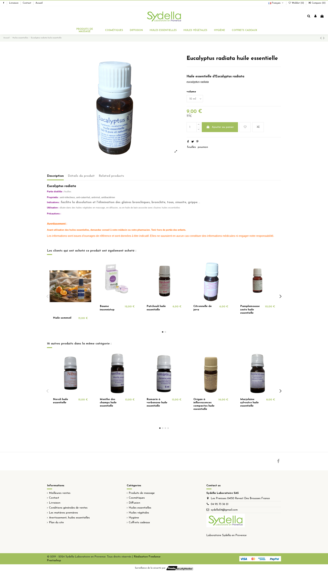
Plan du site (56, 522)
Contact (27, 3)
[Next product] (324, 38)
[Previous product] (321, 38)
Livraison (14, 3)
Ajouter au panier (223, 127)
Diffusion (134, 503)
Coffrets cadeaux (139, 522)
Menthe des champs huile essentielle (108, 402)
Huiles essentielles (140, 507)
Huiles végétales (139, 512)
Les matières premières (63, 512)
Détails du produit (81, 176)
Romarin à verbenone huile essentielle (157, 402)
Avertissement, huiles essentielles (69, 517)
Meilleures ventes (59, 493)
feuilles (191, 147)
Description (55, 176)
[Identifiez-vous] (315, 16)
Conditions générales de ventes (68, 507)
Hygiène (134, 517)
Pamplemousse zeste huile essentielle (250, 309)
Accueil (39, 3)
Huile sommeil (62, 318)
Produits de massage (142, 493)
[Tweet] (192, 141)
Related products (111, 176)
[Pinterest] (197, 141)
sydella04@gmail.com (224, 510)
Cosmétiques (137, 498)
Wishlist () (298, 3)
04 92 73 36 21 (219, 504)
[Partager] (188, 141)
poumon (203, 147)
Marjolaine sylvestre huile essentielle (249, 402)
